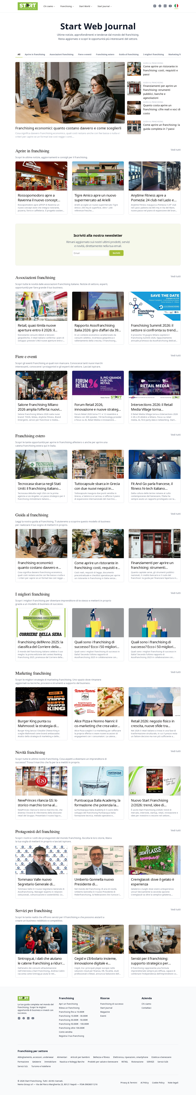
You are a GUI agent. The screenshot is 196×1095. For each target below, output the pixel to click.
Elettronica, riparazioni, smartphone (130, 1057)
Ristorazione (137, 1061)
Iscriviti (116, 253)
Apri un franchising (68, 1003)
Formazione (23, 1061)
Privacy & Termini (129, 1082)
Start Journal (104, 6)
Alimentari (62, 1057)
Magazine (105, 1011)
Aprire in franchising (35, 54)
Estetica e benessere (161, 1057)
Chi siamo (48, 6)
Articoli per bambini (80, 1057)
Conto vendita (65, 1032)
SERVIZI (150, 1061)
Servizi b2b (163, 1061)
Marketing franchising (179, 54)
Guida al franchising (129, 54)
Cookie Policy (158, 1082)
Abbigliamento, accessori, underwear (36, 1057)
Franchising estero (105, 54)
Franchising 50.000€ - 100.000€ (74, 1024)
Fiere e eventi (84, 54)
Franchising (66, 6)
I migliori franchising (153, 54)
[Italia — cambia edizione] (176, 6)
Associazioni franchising (61, 54)
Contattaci (146, 1007)
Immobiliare (50, 1061)
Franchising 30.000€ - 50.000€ (73, 1019)
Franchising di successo (111, 1003)
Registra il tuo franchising (71, 1036)
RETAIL (125, 1061)
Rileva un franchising (69, 1007)
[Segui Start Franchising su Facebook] (160, 6)
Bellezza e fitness (101, 1057)
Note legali (173, 1082)
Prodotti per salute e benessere (103, 1061)
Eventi (103, 1015)
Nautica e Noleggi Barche (72, 1061)
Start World (84, 6)
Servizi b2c (23, 1066)
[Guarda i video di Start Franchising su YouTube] (170, 6)
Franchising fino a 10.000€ (71, 1011)
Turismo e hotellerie (41, 1066)
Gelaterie (36, 1061)
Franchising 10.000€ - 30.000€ (73, 1015)
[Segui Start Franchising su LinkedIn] (165, 6)
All (19, 54)
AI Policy (145, 1082)
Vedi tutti (176, 149)
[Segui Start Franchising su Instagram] (155, 6)
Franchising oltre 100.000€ (72, 1028)
